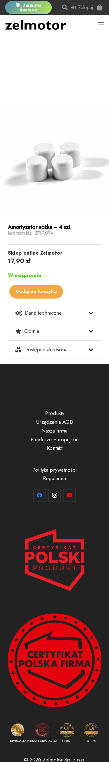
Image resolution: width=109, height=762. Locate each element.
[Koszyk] (100, 7)
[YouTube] (69, 495)
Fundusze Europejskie (55, 439)
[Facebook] (39, 495)
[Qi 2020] (91, 734)
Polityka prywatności (54, 469)
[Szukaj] (65, 7)
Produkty (54, 413)
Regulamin (54, 478)
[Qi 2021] (67, 734)
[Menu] (101, 24)
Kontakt (54, 448)
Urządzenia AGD (54, 422)
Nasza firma (54, 430)
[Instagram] (54, 495)
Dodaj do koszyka (36, 291)
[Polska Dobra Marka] (42, 734)
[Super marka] (18, 734)
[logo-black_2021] (35, 25)
